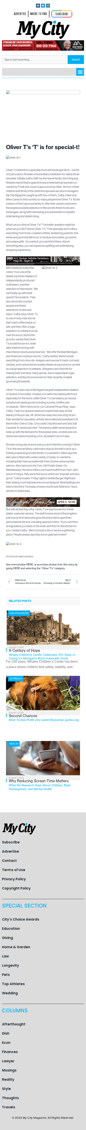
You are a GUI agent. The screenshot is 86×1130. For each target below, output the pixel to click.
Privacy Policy (14, 879)
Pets (6, 974)
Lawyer (8, 1061)
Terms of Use (13, 869)
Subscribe (11, 842)
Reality (8, 1079)
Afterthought (13, 1024)
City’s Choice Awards (20, 919)
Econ (6, 1042)
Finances (10, 1051)
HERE (29, 564)
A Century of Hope (42, 654)
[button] (80, 72)
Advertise (10, 851)
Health (13, 743)
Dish (5, 1033)
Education (11, 928)
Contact (9, 860)
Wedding (10, 993)
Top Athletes (13, 983)
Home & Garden (16, 947)
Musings (9, 1070)
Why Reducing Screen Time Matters (40, 785)
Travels (8, 1107)
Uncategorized (19, 613)
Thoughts (10, 1098)
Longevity (10, 965)
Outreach (15, 678)
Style (6, 1088)
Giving (7, 937)
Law (5, 956)
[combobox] (34, 59)
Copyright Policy (16, 888)
